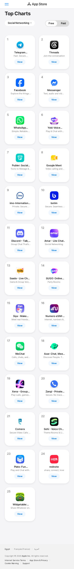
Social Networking (18, 22)
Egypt (7, 549)
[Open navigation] (6, 4)
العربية (36, 549)
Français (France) (22, 549)
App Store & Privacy (39, 560)
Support (26, 563)
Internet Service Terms (15, 560)
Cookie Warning (12, 563)
